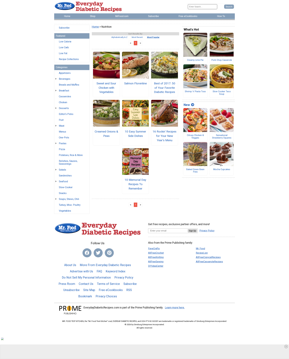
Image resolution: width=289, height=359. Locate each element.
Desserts (64, 108)
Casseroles (65, 96)
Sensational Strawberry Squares (221, 136)
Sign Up (192, 231)
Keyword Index (115, 271)
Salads (62, 169)
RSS (129, 290)
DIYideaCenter (155, 266)
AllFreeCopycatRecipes (208, 257)
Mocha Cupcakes (221, 169)
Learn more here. (175, 307)
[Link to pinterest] (109, 252)
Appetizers (65, 73)
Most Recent (137, 37)
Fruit (61, 120)
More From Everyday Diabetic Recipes (105, 265)
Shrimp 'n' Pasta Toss (195, 91)
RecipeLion (202, 252)
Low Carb (64, 47)
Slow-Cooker (66, 187)
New (187, 105)
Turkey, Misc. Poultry (70, 204)
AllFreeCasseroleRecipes (209, 261)
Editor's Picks (66, 114)
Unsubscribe (71, 290)
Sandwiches (65, 175)
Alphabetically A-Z (119, 37)
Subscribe (64, 27)
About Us (70, 265)
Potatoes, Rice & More (71, 155)
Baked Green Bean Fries (195, 170)
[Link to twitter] (98, 252)
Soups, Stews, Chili (69, 199)
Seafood (63, 181)
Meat (61, 125)
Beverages (64, 78)
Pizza (62, 149)
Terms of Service (108, 284)
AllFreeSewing (155, 261)
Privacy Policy (123, 277)
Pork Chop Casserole (221, 60)
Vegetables (65, 210)
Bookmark (85, 296)
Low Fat (63, 53)
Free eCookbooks (111, 290)
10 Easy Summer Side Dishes (135, 134)
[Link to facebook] (87, 252)
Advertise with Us (81, 271)
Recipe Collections (69, 59)
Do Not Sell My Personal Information (86, 277)
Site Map (89, 290)
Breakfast (64, 90)
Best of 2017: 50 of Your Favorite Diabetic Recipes (164, 88)
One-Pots (64, 137)
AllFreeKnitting (156, 257)
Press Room (67, 284)
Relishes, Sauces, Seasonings (68, 162)
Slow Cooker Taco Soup (222, 92)
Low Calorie (65, 41)
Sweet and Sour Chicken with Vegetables (106, 88)
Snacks (63, 193)
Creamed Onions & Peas (106, 134)
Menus (62, 131)
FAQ (99, 271)
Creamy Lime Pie (195, 60)
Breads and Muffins (69, 84)
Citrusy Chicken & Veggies (195, 136)
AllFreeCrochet (156, 252)
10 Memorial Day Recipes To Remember (135, 184)
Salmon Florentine (135, 83)
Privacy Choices (106, 296)
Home (95, 26)
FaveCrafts (154, 248)
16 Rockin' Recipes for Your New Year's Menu (164, 136)
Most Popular (153, 37)
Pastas (62, 143)
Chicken (63, 102)
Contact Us (86, 284)
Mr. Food (200, 248)
